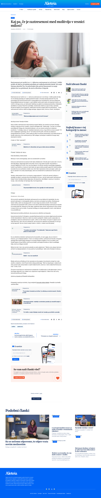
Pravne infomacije (52, 493)
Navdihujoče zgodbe (31, 9)
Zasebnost (68, 493)
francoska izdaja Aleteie (42, 282)
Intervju (40, 9)
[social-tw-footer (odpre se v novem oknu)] (51, 489)
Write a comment (36, 398)
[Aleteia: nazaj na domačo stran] (50, 3)
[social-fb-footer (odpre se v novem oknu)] (49, 489)
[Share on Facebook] (51, 92)
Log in (41, 393)
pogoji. (28, 356)
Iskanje (21, 4)
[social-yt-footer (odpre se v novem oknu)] (46, 489)
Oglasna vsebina (70, 9)
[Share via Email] (59, 92)
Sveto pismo (9, 416)
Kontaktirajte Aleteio (61, 493)
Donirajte (40, 493)
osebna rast (20, 326)
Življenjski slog (48, 9)
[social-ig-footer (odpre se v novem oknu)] (54, 489)
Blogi (63, 9)
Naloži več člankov (77, 118)
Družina (78, 9)
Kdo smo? (45, 493)
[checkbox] (12, 356)
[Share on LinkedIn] (54, 92)
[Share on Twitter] (56, 92)
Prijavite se (15, 359)
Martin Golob (57, 9)
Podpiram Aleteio (18, 377)
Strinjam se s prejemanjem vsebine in (21, 356)
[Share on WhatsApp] (61, 92)
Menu (22, 9)
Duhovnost (13, 14)
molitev (13, 326)
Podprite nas (94, 4)
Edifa (24, 29)
